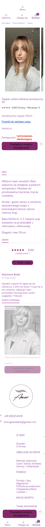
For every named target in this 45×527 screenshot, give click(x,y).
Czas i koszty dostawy (29, 463)
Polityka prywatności (28, 486)
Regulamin (22, 483)
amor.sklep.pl (6, 23)
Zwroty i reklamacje (27, 466)
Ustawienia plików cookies (26, 490)
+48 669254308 (13, 416)
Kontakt (20, 443)
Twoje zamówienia (26, 506)
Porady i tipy (23, 480)
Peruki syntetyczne (19, 23)
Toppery (30, 23)
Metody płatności (26, 460)
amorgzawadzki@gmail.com (20, 422)
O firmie (21, 446)
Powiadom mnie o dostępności (21, 146)
